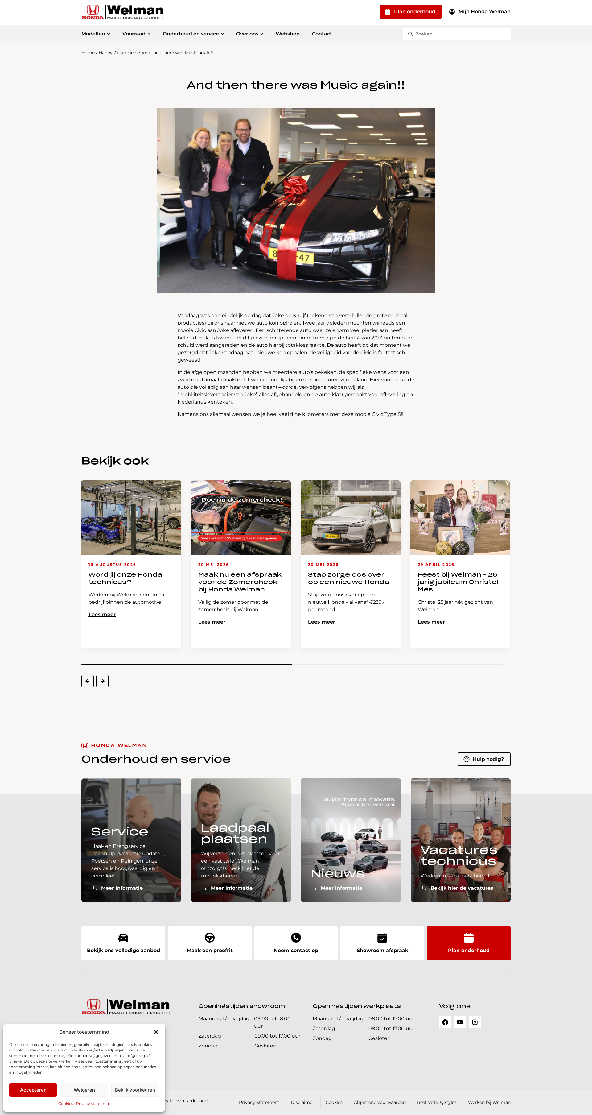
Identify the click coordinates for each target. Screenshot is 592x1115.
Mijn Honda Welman (484, 12)
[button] (156, 1032)
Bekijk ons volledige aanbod (123, 950)
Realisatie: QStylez (437, 1102)
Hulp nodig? (488, 759)
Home (88, 53)
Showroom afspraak (382, 950)
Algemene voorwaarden (380, 1102)
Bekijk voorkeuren (135, 1090)
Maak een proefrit (210, 950)
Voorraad (134, 34)
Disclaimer (302, 1102)
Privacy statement (93, 1103)
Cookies (65, 1103)
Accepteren (33, 1090)
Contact (322, 34)
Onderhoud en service (191, 34)
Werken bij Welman (489, 1102)
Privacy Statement (259, 1102)
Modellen (93, 34)
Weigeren (84, 1090)
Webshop (288, 34)
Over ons (247, 34)
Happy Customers (118, 53)
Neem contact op (296, 950)
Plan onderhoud (414, 12)
